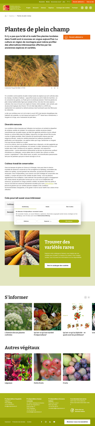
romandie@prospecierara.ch (34, 412)
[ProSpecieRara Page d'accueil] (12, 7)
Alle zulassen (68, 221)
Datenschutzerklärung (44, 215)
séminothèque (49, 183)
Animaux (43, 7)
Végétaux (51, 7)
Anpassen (46, 221)
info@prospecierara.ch (11, 406)
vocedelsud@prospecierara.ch (56, 408)
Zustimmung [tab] (25, 206)
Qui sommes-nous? (56, 1)
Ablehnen (26, 221)
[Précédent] (52, 88)
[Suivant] (58, 88)
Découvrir (36, 7)
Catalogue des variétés (63, 7)
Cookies (29, 422)
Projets (28, 7)
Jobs (63, 1)
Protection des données (18, 422)
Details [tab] (47, 206)
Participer (75, 7)
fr (68, 1)
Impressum (8, 422)
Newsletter (42, 1)
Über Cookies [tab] (69, 206)
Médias (48, 1)
